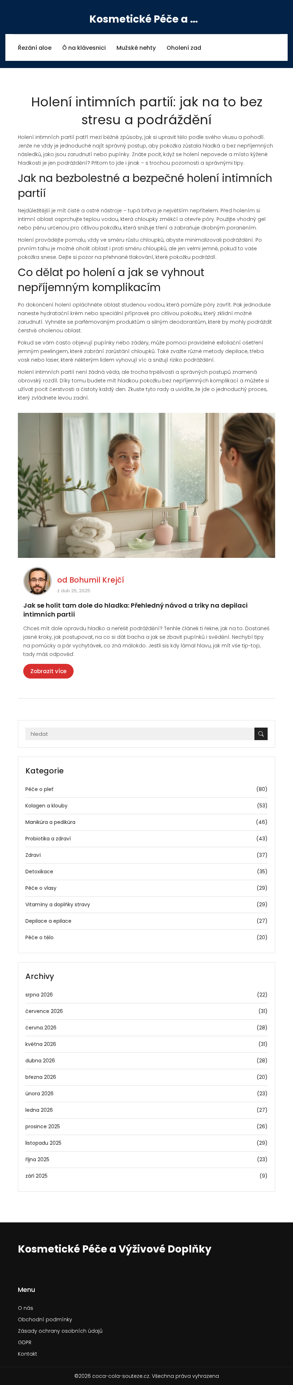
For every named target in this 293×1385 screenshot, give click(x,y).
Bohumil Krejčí (96, 580)
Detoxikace (146, 871)
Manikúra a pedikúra (146, 822)
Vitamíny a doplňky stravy (146, 904)
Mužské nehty (136, 48)
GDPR (24, 1342)
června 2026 (146, 1027)
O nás (25, 1308)
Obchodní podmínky (45, 1319)
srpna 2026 (146, 994)
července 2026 (146, 1011)
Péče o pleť (146, 789)
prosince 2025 (146, 1126)
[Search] (261, 734)
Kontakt (27, 1353)
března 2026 (146, 1077)
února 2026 (146, 1093)
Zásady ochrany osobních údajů (60, 1331)
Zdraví (146, 855)
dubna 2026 (146, 1060)
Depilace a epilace (146, 921)
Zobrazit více (48, 671)
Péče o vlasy (146, 888)
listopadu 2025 (146, 1143)
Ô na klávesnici (84, 48)
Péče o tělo (146, 937)
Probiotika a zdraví (146, 838)
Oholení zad (184, 48)
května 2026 (146, 1044)
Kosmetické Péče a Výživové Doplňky (146, 19)
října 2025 (146, 1159)
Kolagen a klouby (146, 805)
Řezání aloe (34, 48)
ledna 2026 (146, 1110)
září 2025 (146, 1175)
